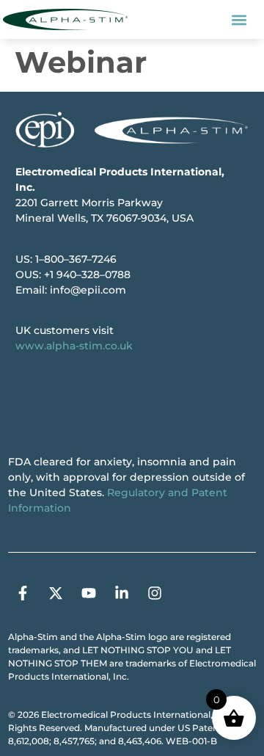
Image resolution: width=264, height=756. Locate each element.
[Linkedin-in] (121, 593)
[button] (239, 19)
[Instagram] (154, 593)
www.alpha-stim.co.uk (74, 345)
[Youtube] (88, 593)
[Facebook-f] (22, 593)
